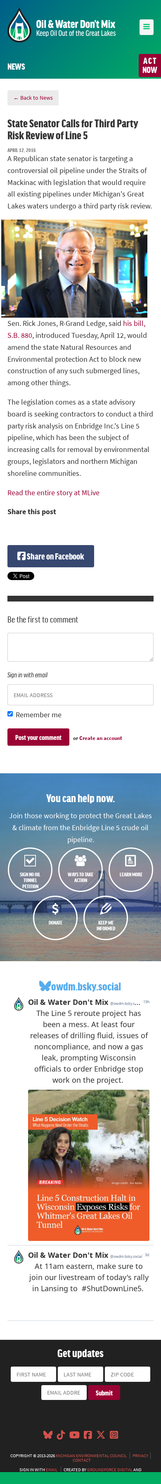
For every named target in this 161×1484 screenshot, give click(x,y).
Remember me (39, 715)
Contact (82, 1460)
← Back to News (33, 98)
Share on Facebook (55, 556)
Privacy (140, 1455)
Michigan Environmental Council (91, 1455)
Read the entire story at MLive (53, 493)
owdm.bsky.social (86, 986)
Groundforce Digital (110, 1469)
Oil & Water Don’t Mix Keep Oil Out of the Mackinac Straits (61, 24)
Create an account (100, 738)
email (51, 1469)
